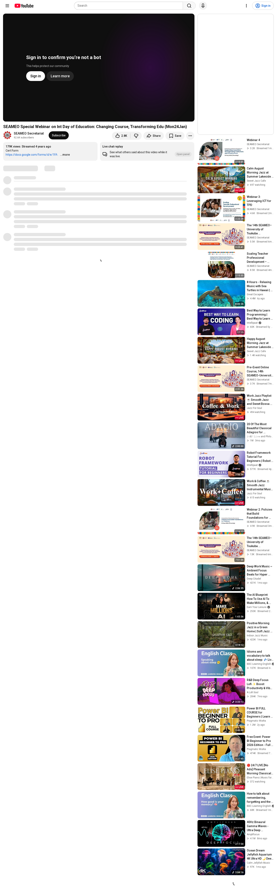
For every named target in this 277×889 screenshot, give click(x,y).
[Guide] (7, 5)
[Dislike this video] (136, 136)
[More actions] (190, 136)
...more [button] (65, 154)
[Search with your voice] (203, 6)
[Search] (189, 6)
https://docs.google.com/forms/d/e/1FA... (32, 154)
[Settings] (246, 5)
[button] (147, 151)
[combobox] (129, 5)
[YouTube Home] (23, 5)
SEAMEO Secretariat (29, 133)
